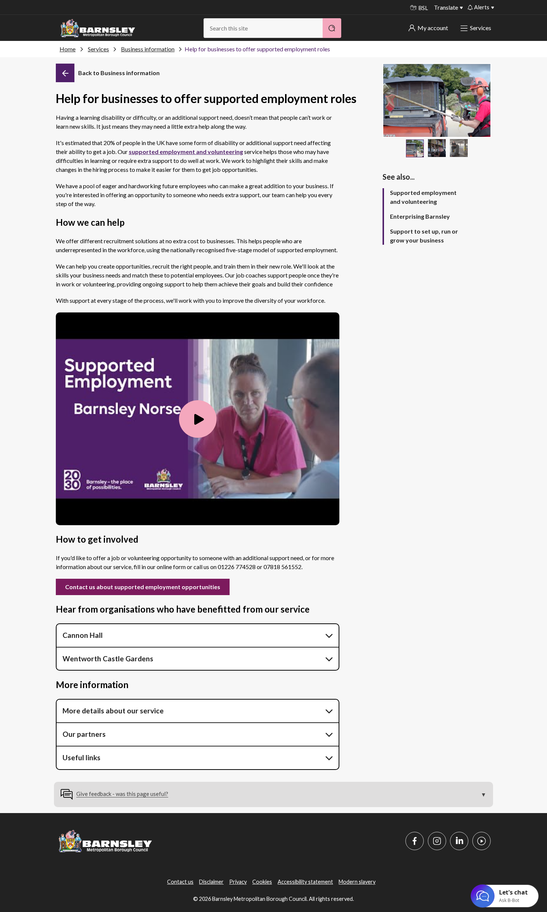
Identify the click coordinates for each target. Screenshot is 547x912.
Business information (148, 48)
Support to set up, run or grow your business (424, 236)
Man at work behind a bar (437, 148)
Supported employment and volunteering (423, 197)
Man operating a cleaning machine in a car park (459, 148)
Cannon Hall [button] (83, 635)
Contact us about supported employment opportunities (142, 586)
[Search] (332, 28)
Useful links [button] (81, 757)
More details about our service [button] (113, 710)
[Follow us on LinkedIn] (459, 841)
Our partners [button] (84, 734)
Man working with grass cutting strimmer (414, 148)
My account (433, 27)
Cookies (262, 882)
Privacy (238, 882)
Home (68, 48)
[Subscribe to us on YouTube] (481, 841)
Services (480, 27)
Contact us (180, 882)
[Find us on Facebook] (414, 841)
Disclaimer (211, 882)
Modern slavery (357, 882)
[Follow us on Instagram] (437, 841)
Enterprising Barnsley (420, 216)
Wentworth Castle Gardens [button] (108, 658)
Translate (446, 7)
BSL (423, 7)
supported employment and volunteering (186, 151)
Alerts (481, 7)
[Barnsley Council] (98, 28)
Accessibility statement (305, 882)
